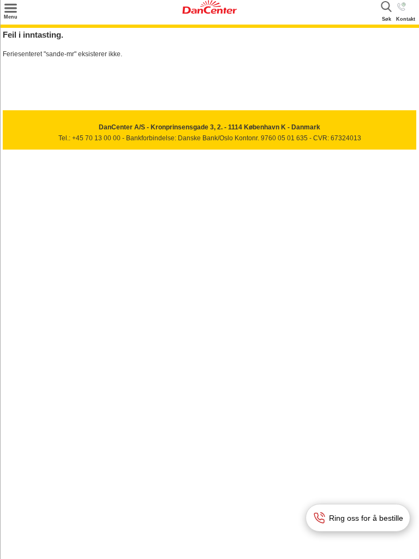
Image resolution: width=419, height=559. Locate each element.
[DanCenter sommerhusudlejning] (209, 11)
